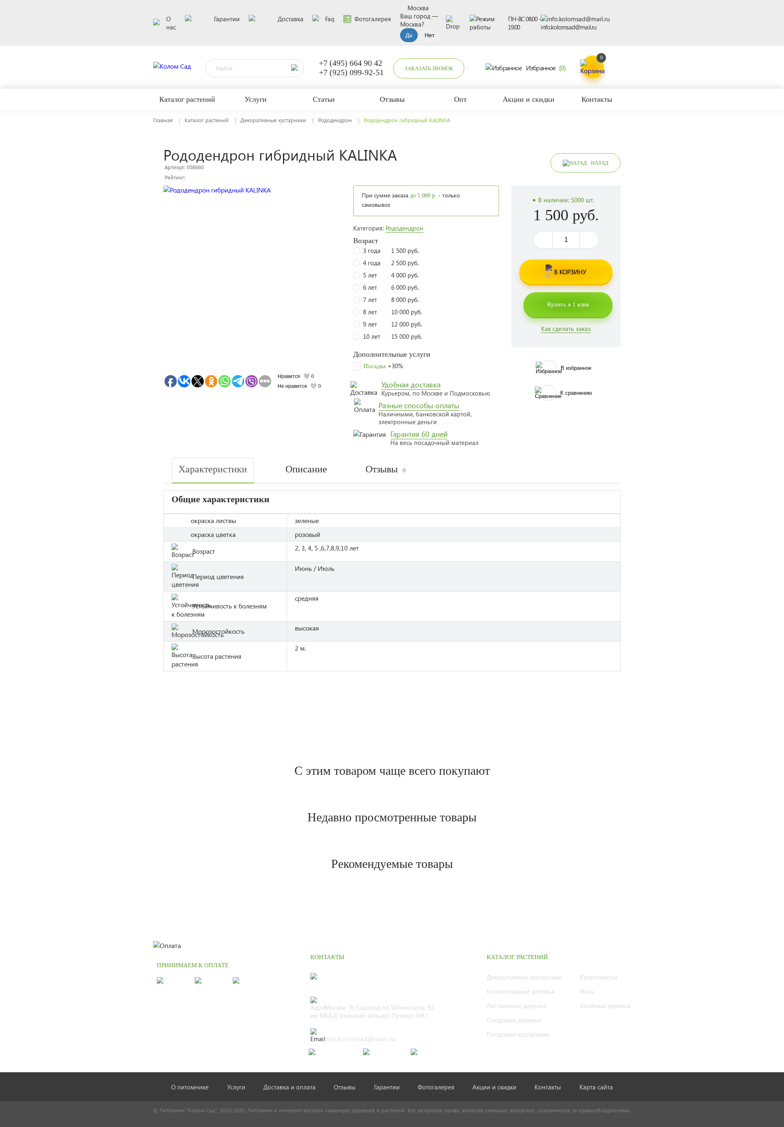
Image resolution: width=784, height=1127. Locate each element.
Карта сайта (596, 1087)
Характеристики (212, 469)
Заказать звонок (429, 68)
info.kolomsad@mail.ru (568, 27)
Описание (306, 469)
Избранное (546, 67)
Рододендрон (335, 119)
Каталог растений (207, 119)
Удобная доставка (411, 384)
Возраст (365, 241)
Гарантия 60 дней (419, 434)
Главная (163, 119)
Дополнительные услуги (391, 354)
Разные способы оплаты (419, 405)
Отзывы (385, 469)
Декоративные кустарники (273, 119)
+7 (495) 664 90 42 (350, 62)
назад (599, 163)
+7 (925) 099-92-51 (351, 72)
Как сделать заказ (566, 328)
